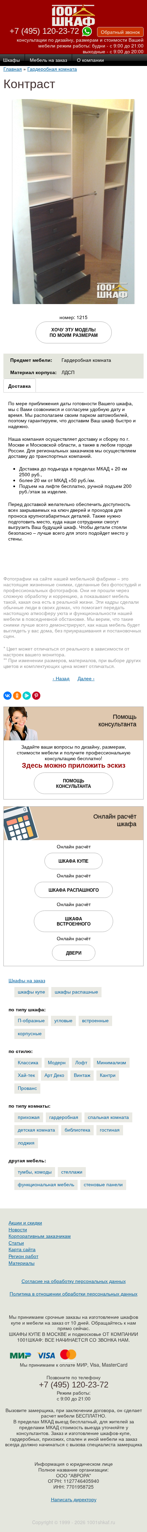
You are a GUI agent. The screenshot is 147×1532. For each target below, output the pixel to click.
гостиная (110, 1129)
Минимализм (111, 1062)
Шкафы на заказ (27, 980)
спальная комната (108, 1116)
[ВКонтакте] (7, 696)
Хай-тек (26, 1074)
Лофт (81, 1062)
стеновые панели (103, 1184)
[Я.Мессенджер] (27, 696)
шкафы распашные (76, 991)
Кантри (108, 1074)
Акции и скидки (25, 1222)
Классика (28, 1062)
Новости (18, 1229)
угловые (63, 1020)
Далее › (86, 678)
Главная (12, 68)
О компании (90, 60)
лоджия (26, 1142)
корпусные (30, 1033)
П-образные (31, 1020)
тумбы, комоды (35, 1171)
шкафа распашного (74, 890)
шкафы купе (31, 991)
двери (73, 952)
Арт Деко (54, 1074)
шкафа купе (73, 861)
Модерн (57, 1062)
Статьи (16, 1242)
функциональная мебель (46, 1184)
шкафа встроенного (74, 921)
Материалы (22, 1262)
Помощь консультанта (73, 783)
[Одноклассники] (17, 696)
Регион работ (23, 1256)
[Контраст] (73, 301)
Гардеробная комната (52, 68)
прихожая (29, 1116)
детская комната (36, 1129)
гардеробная (63, 1116)
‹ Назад (61, 678)
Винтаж (82, 1074)
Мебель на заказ (48, 60)
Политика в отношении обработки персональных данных (73, 1293)
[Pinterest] (36, 696)
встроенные (95, 1020)
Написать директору (73, 1499)
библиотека (77, 1129)
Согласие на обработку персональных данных (74, 1280)
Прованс (27, 1087)
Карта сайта (22, 1249)
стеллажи (71, 1171)
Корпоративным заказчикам (40, 1235)
